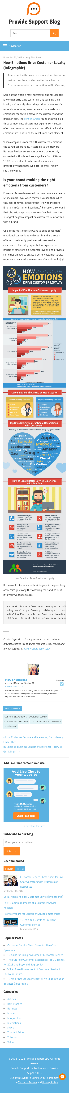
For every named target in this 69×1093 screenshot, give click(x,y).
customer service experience (46, 721)
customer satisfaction (16, 721)
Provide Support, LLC (14, 686)
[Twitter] (62, 684)
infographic (10, 726)
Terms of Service (27, 1082)
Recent (20, 868)
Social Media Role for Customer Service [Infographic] (33, 896)
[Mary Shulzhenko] (33, 675)
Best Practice (14, 1003)
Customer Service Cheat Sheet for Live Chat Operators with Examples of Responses (41, 881)
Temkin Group (32, 118)
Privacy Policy (50, 1082)
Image (10, 1013)
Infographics (12, 708)
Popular (9, 868)
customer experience (15, 716)
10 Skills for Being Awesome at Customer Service (35, 954)
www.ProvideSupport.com (37, 648)
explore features (36, 826)
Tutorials (12, 1037)
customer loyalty (38, 716)
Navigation (15, 45)
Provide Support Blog (34, 21)
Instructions (14, 1023)
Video (10, 1042)
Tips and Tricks (15, 1032)
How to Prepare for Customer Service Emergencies (32, 913)
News (10, 1027)
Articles (11, 999)
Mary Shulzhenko (34, 57)
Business (12, 1008)
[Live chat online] (62, 1076)
